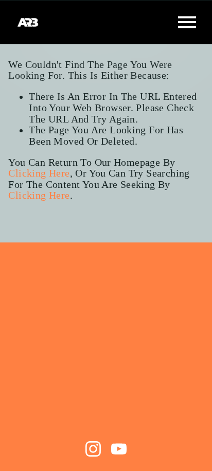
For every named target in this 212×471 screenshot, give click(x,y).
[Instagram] (93, 449)
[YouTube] (119, 449)
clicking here (38, 173)
